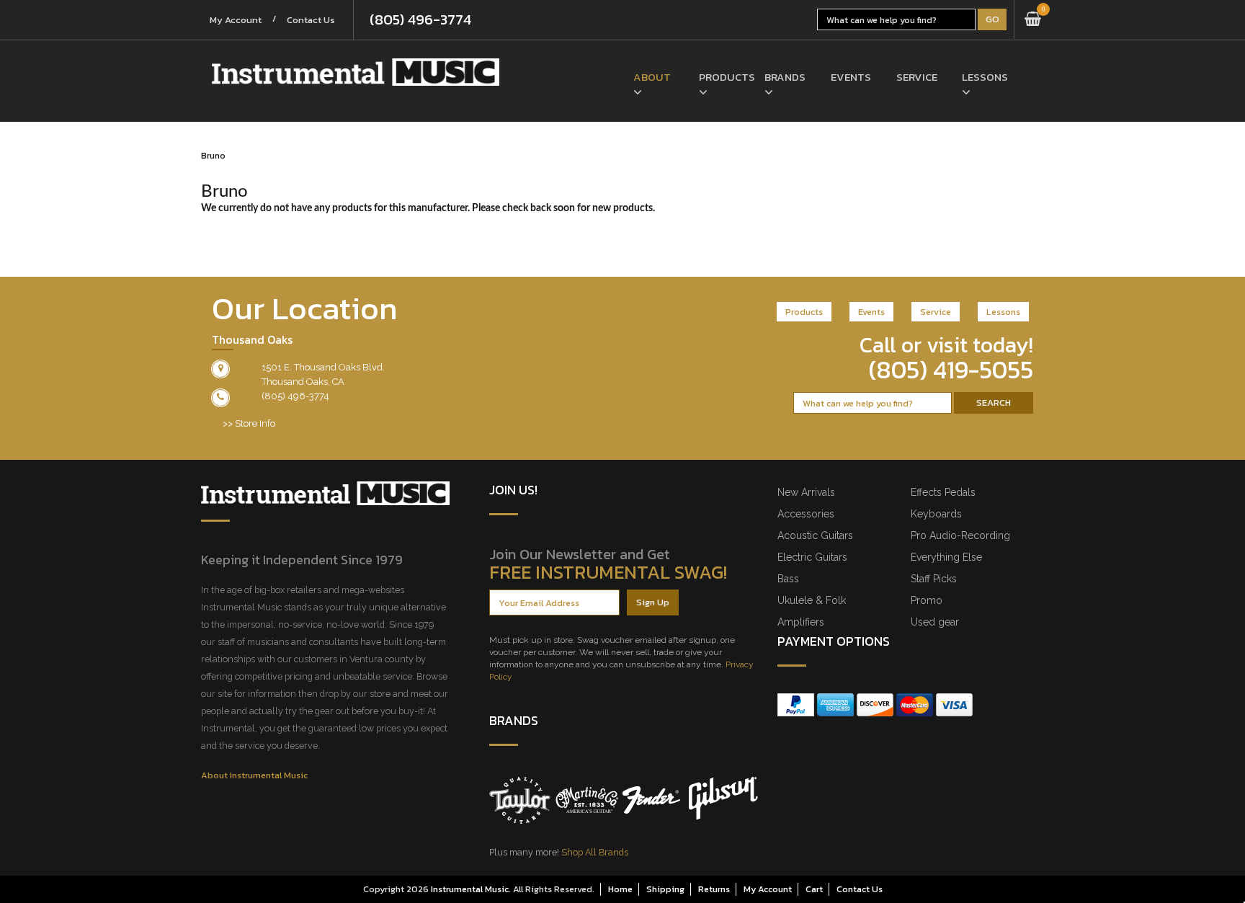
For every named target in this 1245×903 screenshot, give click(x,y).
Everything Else (946, 557)
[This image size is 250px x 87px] (355, 72)
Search (993, 402)
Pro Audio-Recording (960, 535)
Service (916, 76)
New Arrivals (806, 492)
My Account (236, 20)
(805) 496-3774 (420, 19)
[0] (1033, 19)
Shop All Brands (594, 852)
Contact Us (311, 20)
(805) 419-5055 (951, 370)
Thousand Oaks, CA (303, 381)
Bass (788, 578)
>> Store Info (249, 423)
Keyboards (936, 514)
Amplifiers (800, 622)
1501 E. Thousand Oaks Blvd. (323, 367)
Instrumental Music (470, 889)
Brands (785, 76)
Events (851, 76)
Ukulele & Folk (811, 600)
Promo (926, 600)
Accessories (805, 514)
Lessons (984, 76)
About (652, 76)
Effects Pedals (943, 492)
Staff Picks (934, 578)
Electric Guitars (812, 557)
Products (721, 76)
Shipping (665, 889)
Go (992, 19)
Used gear (935, 622)
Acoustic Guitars (815, 535)
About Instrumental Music (254, 775)
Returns (714, 889)
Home (620, 889)
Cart (814, 889)
